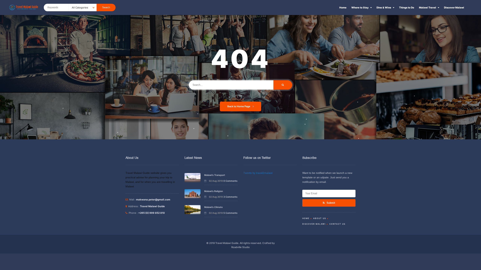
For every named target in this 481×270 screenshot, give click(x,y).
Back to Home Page (239, 106)
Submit (330, 202)
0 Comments (230, 180)
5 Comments (230, 213)
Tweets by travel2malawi (257, 172)
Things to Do (406, 7)
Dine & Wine (384, 7)
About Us (319, 218)
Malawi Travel (427, 7)
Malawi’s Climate (213, 207)
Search (106, 7)
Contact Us (337, 224)
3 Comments (230, 196)
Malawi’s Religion (213, 191)
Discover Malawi (454, 7)
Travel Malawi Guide (152, 206)
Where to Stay (360, 7)
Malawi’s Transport (214, 175)
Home (342, 7)
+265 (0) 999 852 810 (151, 212)
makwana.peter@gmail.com (153, 199)
